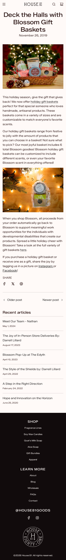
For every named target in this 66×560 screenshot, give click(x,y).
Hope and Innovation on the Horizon (27, 398)
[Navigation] (4, 4)
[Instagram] (37, 518)
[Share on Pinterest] (21, 284)
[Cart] (61, 4)
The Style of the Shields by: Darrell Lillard (31, 369)
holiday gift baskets (44, 101)
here (23, 250)
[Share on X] (13, 284)
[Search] (54, 4)
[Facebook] (29, 518)
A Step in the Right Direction (22, 383)
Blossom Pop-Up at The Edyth (24, 354)
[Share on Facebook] (4, 284)
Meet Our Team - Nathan (20, 321)
